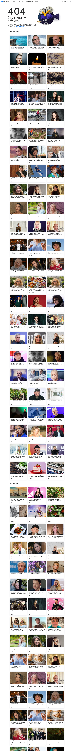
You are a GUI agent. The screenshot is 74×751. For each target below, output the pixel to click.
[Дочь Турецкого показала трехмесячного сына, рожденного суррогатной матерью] (55, 192)
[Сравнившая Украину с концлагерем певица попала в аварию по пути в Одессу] (37, 681)
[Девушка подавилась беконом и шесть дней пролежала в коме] (55, 396)
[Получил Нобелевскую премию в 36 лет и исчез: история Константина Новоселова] (18, 173)
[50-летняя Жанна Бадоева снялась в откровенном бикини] (18, 192)
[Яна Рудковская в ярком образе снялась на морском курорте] (55, 341)
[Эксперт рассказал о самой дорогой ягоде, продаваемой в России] (55, 625)
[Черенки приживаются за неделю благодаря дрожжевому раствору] (18, 396)
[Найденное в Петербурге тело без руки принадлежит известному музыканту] (18, 136)
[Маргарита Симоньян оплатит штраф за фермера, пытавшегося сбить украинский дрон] (18, 434)
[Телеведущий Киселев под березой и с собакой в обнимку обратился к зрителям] (55, 43)
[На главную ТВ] (4, 1)
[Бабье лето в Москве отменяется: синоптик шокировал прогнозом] (37, 80)
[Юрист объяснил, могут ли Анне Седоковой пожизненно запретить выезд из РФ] (37, 192)
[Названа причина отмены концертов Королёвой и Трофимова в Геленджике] (37, 606)
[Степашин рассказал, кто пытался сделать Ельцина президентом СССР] (55, 155)
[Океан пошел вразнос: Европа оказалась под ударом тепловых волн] (18, 43)
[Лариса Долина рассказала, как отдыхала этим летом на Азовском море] (18, 582)
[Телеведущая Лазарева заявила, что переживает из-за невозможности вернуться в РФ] (18, 452)
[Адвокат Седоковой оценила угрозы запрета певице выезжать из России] (37, 341)
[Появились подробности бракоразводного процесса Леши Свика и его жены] (55, 359)
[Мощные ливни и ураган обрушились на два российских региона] (37, 118)
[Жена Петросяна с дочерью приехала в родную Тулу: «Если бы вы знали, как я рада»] (18, 229)
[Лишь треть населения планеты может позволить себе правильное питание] (55, 489)
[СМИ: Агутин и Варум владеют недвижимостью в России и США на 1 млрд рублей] (18, 662)
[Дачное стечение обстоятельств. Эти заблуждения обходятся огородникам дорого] (37, 136)
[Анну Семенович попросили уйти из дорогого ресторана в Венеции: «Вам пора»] (18, 80)
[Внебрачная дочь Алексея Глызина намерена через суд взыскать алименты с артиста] (18, 99)
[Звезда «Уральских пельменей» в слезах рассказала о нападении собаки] (37, 662)
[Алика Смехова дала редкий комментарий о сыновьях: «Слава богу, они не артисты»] (37, 489)
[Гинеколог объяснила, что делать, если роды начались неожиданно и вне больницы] (37, 508)
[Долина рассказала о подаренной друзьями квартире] (55, 378)
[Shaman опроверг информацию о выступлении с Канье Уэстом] (18, 564)
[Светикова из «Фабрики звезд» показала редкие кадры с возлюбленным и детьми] (37, 266)
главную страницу (20, 26)
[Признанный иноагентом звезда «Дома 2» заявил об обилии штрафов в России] (55, 737)
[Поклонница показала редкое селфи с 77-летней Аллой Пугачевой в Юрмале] (18, 266)
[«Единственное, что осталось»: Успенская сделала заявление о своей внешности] (55, 699)
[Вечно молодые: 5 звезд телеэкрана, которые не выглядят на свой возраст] (37, 229)
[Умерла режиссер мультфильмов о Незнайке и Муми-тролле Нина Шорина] (37, 737)
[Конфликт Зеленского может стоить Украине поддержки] (18, 415)
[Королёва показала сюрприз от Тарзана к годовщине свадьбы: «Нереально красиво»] (55, 99)
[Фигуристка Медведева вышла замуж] (18, 508)
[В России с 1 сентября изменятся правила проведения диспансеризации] (37, 378)
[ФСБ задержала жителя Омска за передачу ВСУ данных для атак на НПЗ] (18, 718)
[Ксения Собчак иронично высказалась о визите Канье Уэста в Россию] (55, 545)
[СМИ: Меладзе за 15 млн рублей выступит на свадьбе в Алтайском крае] (18, 341)
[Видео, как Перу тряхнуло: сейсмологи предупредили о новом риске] (18, 527)
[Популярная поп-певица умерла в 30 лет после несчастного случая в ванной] (37, 62)
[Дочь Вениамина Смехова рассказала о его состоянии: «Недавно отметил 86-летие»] (55, 434)
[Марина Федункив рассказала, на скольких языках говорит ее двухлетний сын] (55, 173)
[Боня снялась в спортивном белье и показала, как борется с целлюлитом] (37, 545)
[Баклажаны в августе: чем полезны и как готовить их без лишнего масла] (18, 644)
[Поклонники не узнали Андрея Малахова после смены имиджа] (37, 322)
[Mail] (2, 1)
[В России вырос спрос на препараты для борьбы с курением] (37, 248)
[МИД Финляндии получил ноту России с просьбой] (37, 173)
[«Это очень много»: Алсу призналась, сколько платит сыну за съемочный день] (55, 718)
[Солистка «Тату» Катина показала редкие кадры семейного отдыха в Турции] (37, 304)
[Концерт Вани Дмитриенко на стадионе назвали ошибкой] (55, 322)
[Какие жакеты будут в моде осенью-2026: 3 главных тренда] (37, 564)
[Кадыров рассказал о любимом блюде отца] (37, 396)
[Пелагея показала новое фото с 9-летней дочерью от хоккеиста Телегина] (18, 118)
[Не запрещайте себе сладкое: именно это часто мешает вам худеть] (37, 471)
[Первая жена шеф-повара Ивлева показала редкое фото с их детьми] (37, 644)
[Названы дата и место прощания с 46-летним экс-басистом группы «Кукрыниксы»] (37, 415)
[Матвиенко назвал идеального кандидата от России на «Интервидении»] (18, 378)
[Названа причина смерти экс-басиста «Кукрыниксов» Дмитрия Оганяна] (37, 359)
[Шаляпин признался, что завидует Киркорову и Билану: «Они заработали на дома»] (37, 155)
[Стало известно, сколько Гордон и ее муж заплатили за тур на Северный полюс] (55, 211)
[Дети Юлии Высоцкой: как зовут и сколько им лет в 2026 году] (55, 644)
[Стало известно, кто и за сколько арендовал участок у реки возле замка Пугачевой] (18, 285)
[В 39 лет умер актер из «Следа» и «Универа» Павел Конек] (37, 699)
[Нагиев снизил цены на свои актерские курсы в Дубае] (37, 452)
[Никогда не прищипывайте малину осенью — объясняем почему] (55, 606)
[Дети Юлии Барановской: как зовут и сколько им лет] (18, 155)
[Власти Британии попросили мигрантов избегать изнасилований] (18, 606)
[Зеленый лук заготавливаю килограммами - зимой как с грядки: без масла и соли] (18, 471)
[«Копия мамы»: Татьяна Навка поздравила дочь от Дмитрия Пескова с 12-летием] (37, 718)
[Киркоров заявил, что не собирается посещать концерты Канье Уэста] (55, 564)
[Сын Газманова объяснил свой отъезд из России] (18, 62)
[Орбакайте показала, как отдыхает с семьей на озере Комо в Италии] (55, 248)
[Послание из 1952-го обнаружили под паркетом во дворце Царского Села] (55, 62)
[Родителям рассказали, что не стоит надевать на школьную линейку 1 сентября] (18, 322)
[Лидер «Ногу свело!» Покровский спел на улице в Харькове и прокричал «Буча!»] (18, 248)
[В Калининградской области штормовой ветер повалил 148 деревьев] (55, 508)
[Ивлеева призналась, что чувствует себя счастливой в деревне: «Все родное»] (37, 434)
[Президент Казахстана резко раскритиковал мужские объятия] (18, 681)
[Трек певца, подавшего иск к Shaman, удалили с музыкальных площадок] (55, 415)
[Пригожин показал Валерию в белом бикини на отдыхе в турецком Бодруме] (55, 662)
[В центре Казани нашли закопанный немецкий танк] (18, 625)
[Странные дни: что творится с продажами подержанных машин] (55, 471)
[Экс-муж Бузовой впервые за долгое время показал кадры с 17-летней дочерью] (55, 681)
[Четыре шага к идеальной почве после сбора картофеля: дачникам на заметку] (55, 80)
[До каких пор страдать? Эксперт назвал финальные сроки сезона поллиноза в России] (37, 211)
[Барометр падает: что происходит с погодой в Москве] (18, 489)
